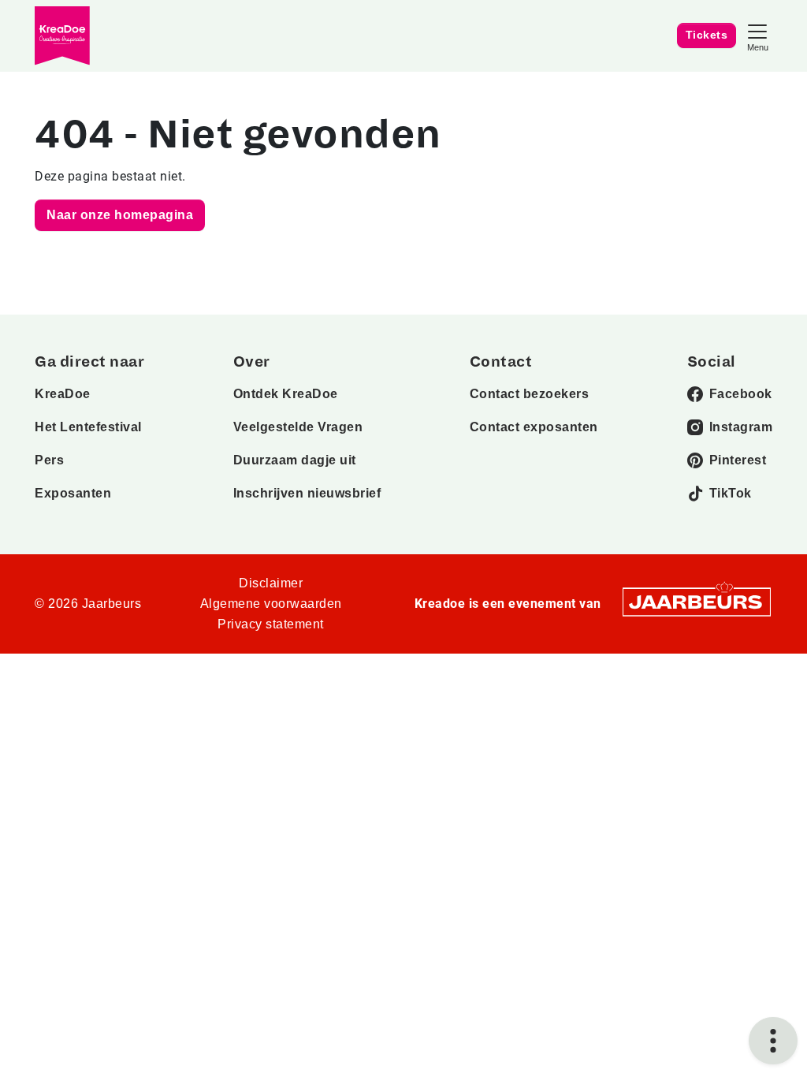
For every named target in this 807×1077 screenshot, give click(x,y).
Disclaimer (271, 583)
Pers (49, 460)
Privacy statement (271, 624)
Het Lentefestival (88, 427)
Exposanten (73, 493)
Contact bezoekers (529, 394)
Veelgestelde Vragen (298, 427)
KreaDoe (63, 394)
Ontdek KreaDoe (285, 394)
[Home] (62, 35)
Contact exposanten (534, 427)
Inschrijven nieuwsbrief (307, 493)
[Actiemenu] (773, 1040)
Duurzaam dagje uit (294, 460)
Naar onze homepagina (119, 215)
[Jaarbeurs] (697, 601)
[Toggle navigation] (757, 36)
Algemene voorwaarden (271, 603)
